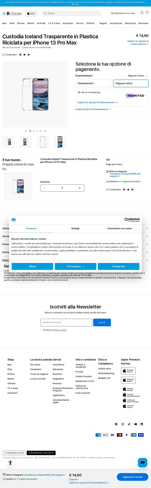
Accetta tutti (118, 266)
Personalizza (74, 266)
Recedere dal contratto (42, 453)
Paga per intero (124, 83)
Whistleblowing (106, 373)
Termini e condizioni (81, 365)
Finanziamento (86, 83)
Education (58, 369)
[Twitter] (24, 55)
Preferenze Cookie (15, 453)
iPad (9, 369)
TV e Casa (12, 388)
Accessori (12, 393)
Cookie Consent (84, 376)
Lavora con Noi (38, 379)
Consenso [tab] (31, 228)
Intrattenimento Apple (61, 401)
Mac (9, 364)
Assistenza (58, 364)
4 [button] (40, 131)
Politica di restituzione (82, 387)
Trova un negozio (39, 374)
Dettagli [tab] (76, 228)
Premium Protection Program (63, 389)
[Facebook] (20, 55)
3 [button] (37, 131)
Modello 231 (104, 378)
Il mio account (83, 393)
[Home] (12, 14)
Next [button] (147, 3)
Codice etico (104, 368)
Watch (10, 379)
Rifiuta (32, 266)
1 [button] (30, 131)
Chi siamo (35, 364)
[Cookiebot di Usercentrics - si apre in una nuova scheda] (127, 220)
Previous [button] (3, 3)
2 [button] (33, 131)
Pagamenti (58, 379)
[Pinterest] (28, 55)
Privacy (79, 372)
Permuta (57, 383)
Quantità (45, 182)
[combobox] (71, 13)
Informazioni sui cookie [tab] (119, 228)
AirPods (11, 383)
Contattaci (35, 369)
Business (57, 374)
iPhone (10, 374)
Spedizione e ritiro (85, 381)
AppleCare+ (59, 395)
